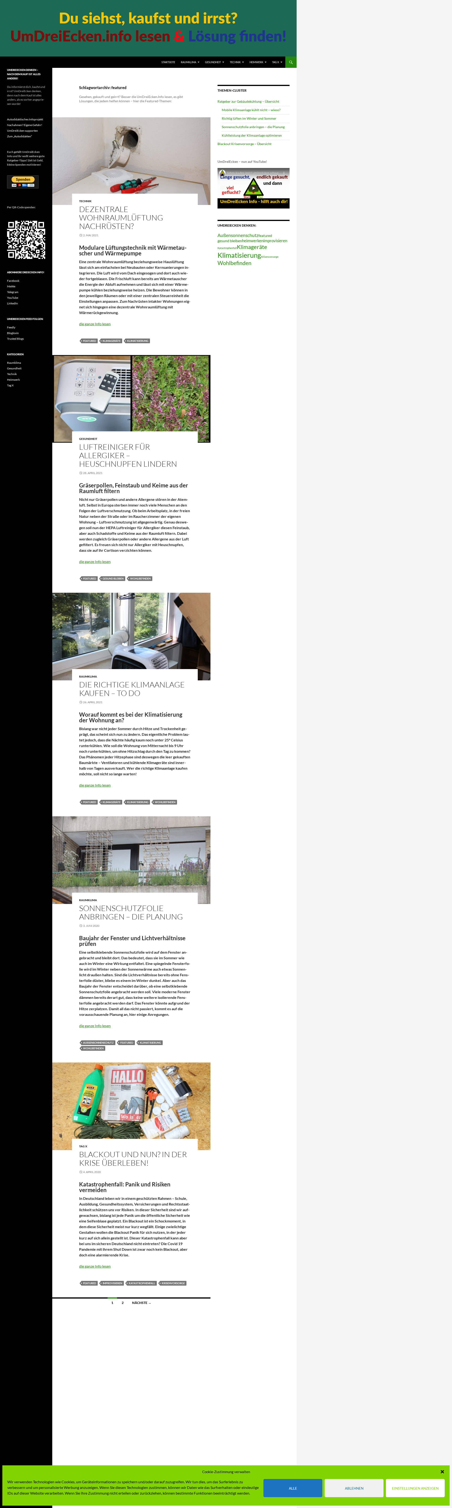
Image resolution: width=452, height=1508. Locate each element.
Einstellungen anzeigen (415, 1488)
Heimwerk (256, 62)
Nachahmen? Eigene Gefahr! (24, 125)
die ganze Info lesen (95, 324)
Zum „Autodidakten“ (19, 136)
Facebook (13, 280)
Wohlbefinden (140, 578)
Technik (235, 62)
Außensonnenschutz (98, 1042)
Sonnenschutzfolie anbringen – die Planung (131, 912)
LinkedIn (12, 303)
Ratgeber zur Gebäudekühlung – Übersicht (248, 101)
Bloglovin (13, 333)
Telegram (12, 292)
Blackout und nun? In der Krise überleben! (133, 1158)
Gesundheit (213, 62)
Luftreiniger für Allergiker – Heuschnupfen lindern (128, 455)
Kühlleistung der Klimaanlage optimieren (252, 135)
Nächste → (141, 1303)
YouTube (12, 297)
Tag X (275, 62)
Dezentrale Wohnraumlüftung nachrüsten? (121, 217)
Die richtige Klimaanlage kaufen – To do (132, 689)
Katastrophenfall (142, 1283)
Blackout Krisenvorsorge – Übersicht (244, 144)
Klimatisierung (137, 340)
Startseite (168, 62)
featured (89, 340)
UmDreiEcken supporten (22, 130)
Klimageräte (112, 340)
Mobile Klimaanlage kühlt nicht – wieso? (251, 110)
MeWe (11, 286)
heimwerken (252, 240)
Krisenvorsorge (173, 1283)
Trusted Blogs (15, 338)
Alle (293, 1488)
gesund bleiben (113, 578)
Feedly (11, 327)
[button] (442, 1471)
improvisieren (112, 1283)
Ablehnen (354, 1488)
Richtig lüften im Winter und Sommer (249, 118)
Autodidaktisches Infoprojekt (25, 119)
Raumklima (188, 62)
